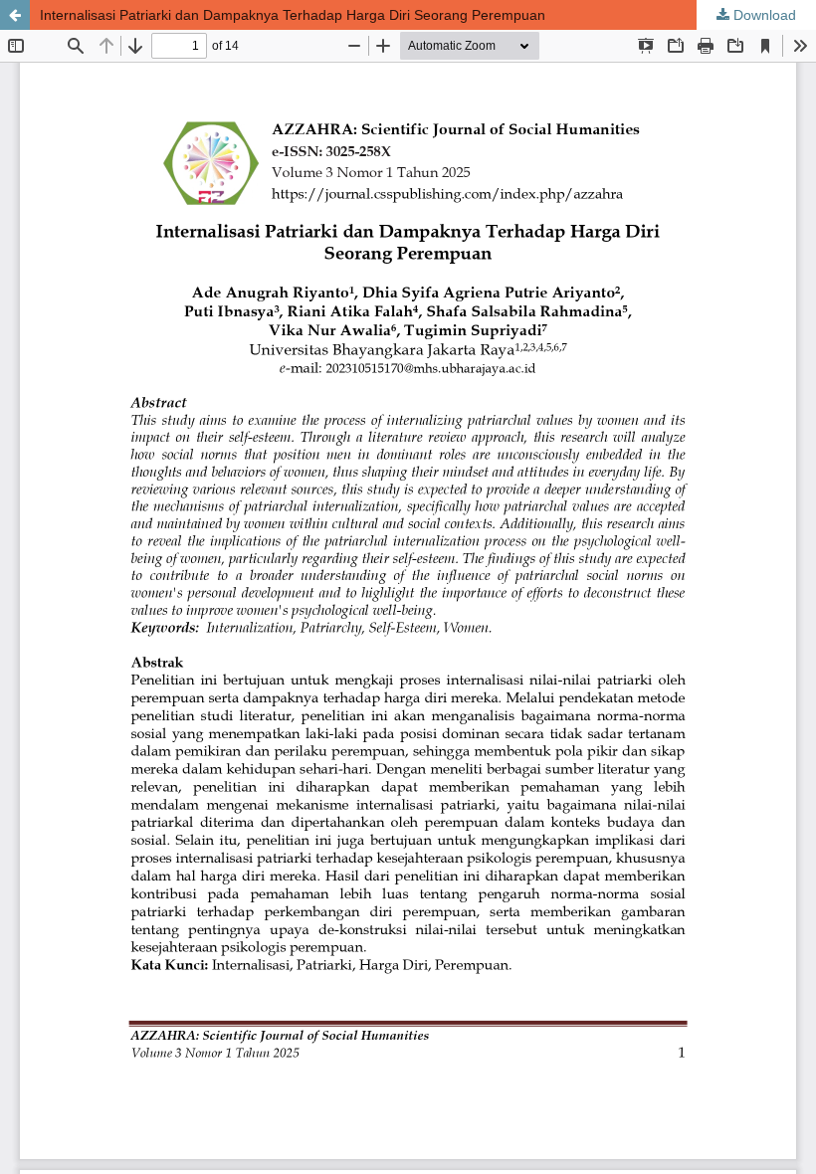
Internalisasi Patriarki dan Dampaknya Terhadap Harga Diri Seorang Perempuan (292, 15)
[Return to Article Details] (15, 15)
